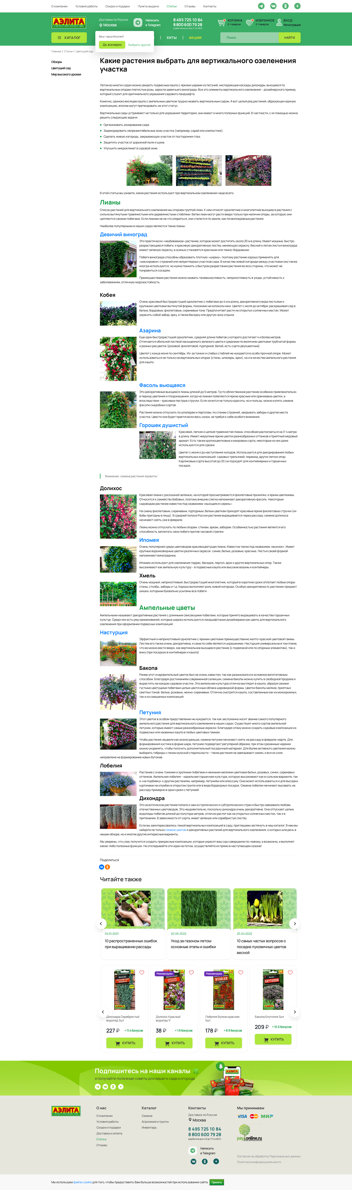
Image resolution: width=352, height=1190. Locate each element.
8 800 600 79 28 (187, 24)
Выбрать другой (139, 45)
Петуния (150, 712)
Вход (288, 20)
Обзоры (56, 62)
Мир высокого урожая (66, 74)
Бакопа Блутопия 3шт (269, 1017)
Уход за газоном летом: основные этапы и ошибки (193, 943)
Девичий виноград (123, 234)
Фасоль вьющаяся (162, 385)
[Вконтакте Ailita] (105, 1086)
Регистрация (292, 25)
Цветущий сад (61, 68)
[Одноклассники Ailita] (113, 1086)
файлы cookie (82, 1182)
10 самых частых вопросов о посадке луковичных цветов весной (261, 946)
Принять (217, 1182)
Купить (128, 1043)
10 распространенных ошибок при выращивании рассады (131, 943)
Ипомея (149, 539)
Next (294, 925)
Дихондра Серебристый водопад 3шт (122, 1018)
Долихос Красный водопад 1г (168, 1018)
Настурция (114, 632)
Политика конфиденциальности (259, 1162)
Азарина (150, 330)
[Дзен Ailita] (121, 1086)
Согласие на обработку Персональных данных (269, 1156)
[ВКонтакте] (101, 867)
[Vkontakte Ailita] (273, 6)
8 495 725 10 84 (187, 20)
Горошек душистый (163, 424)
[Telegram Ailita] (261, 6)
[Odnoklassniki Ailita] (285, 6)
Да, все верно (112, 45)
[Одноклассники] (107, 867)
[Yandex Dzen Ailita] (297, 6)
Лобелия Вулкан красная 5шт (222, 1018)
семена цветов (175, 830)
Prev (101, 925)
